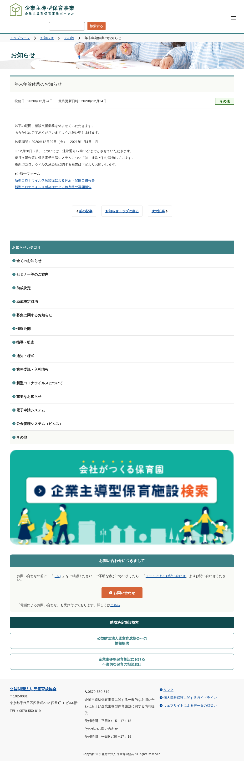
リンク (168, 690)
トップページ (20, 38)
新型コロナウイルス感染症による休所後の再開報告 (53, 187)
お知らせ (47, 38)
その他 (69, 38)
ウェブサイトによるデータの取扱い (190, 705)
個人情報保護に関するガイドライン (190, 698)
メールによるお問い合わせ (166, 576)
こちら (115, 605)
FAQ (58, 576)
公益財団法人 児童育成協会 (33, 689)
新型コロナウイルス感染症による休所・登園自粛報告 (56, 180)
